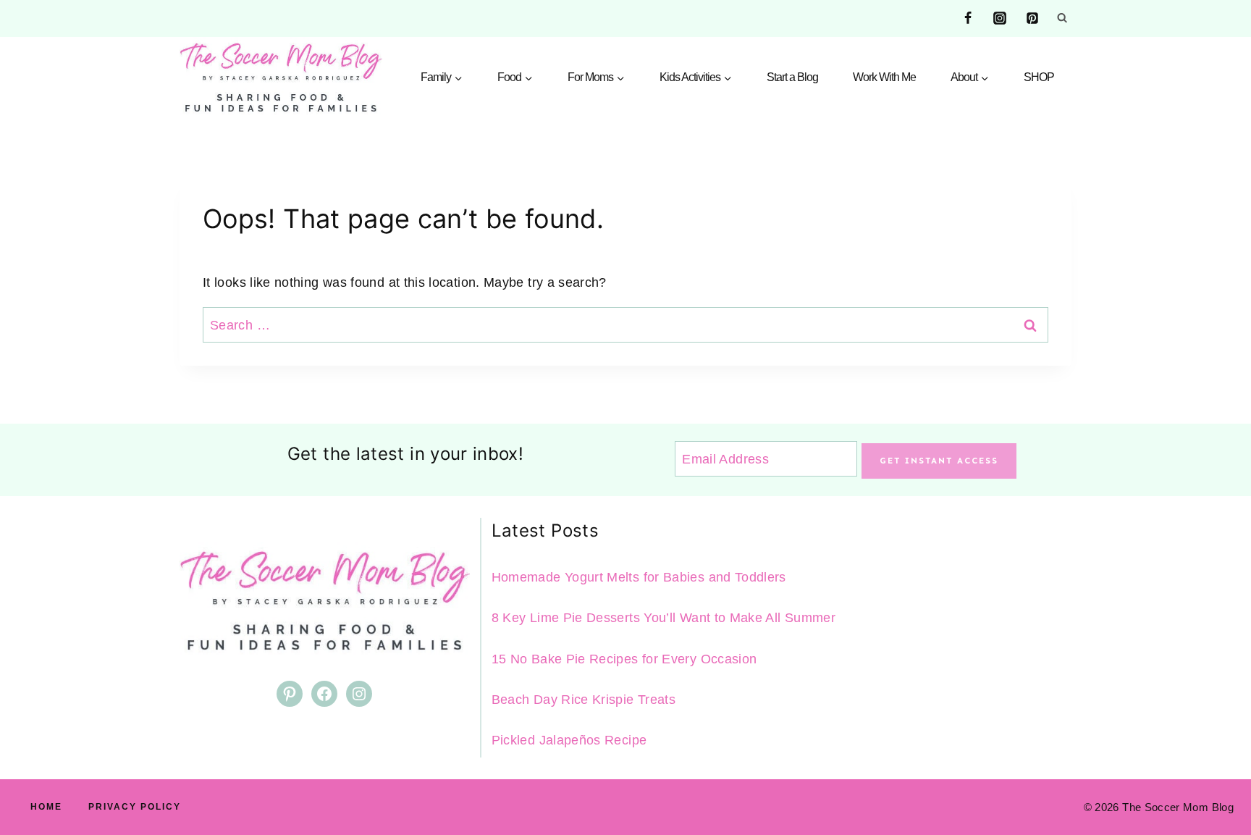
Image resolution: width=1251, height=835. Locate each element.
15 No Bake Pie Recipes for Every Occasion (624, 659)
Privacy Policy (134, 807)
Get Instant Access (939, 461)
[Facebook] (968, 18)
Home (46, 807)
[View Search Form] (1062, 18)
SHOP (1039, 77)
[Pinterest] (1032, 18)
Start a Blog (792, 77)
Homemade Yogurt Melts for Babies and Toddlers (639, 577)
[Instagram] (1000, 18)
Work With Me (884, 77)
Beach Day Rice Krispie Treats (583, 699)
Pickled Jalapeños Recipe (569, 740)
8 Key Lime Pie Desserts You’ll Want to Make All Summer (663, 617)
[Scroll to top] (1216, 778)
